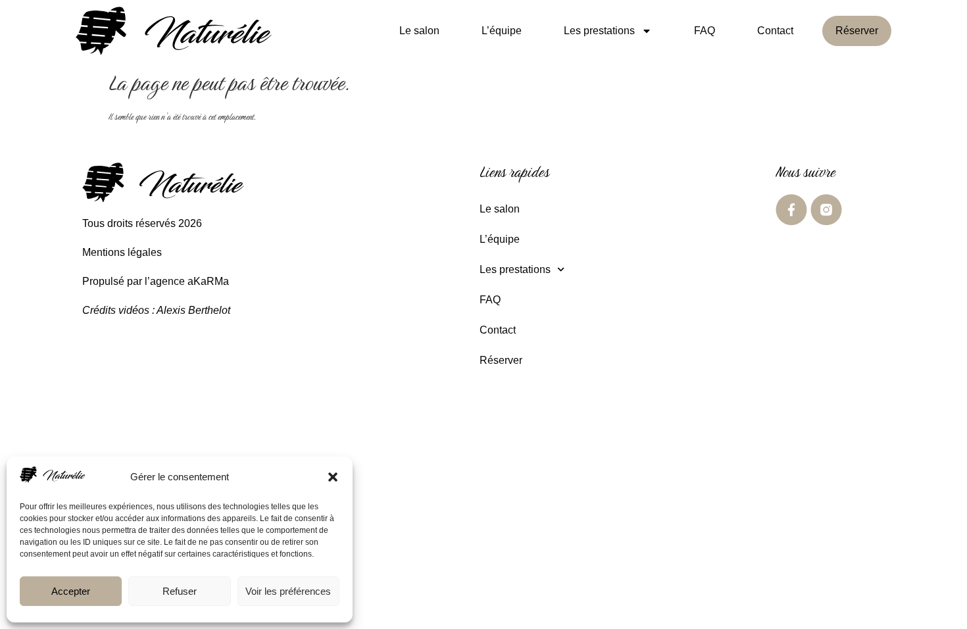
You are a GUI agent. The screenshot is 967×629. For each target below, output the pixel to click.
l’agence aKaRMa (187, 281)
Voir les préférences (288, 591)
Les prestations (599, 30)
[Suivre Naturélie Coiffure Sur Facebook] (791, 210)
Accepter (70, 591)
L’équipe (502, 30)
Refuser (179, 591)
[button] (332, 477)
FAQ (704, 30)
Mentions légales (122, 252)
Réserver (856, 30)
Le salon (419, 30)
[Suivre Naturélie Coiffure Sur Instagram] (826, 210)
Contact (775, 30)
